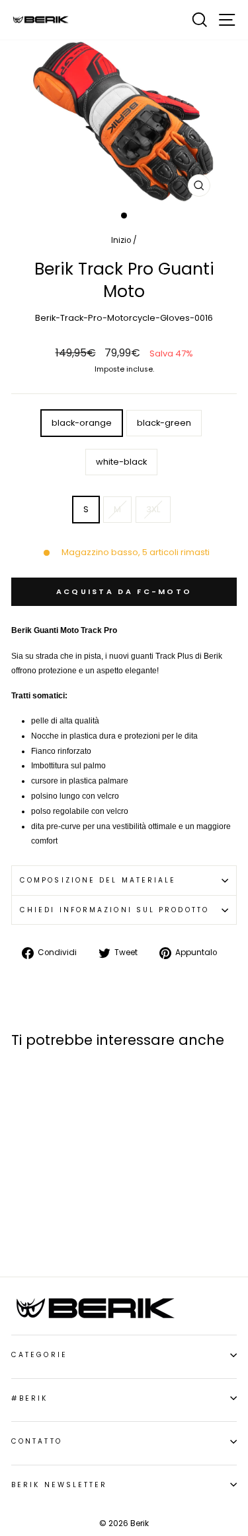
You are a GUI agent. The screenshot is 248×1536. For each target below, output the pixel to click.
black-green (164, 423)
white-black (121, 461)
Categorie (39, 1355)
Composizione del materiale (98, 880)
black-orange (82, 423)
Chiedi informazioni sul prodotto (114, 910)
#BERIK (29, 1398)
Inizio (121, 240)
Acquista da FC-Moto (124, 591)
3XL (153, 509)
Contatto (36, 1441)
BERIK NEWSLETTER (59, 1485)
